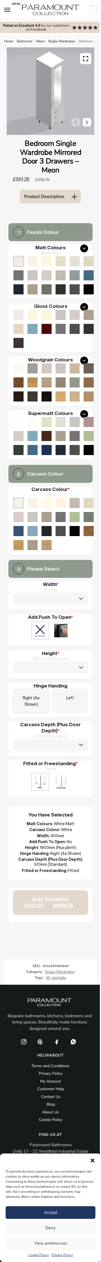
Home (8, 41)
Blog (51, 1104)
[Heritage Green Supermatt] (18, 450)
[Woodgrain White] (18, 368)
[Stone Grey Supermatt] (60, 436)
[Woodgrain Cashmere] (46, 368)
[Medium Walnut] (18, 382)
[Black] (74, 531)
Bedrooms (24, 41)
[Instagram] (23, 1041)
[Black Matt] (88, 289)
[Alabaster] (46, 503)
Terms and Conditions (50, 1066)
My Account (50, 1081)
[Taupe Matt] (60, 261)
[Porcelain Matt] (32, 261)
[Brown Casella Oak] (88, 382)
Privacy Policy (62, 1255)
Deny (50, 1228)
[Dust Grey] (60, 517)
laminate (59, 977)
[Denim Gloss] (32, 328)
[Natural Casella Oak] (88, 396)
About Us (50, 1112)
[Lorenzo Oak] (32, 545)
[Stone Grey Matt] (32, 289)
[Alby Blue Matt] (88, 275)
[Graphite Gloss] (74, 328)
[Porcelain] (32, 503)
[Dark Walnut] (18, 396)
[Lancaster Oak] (18, 545)
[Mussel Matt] (88, 261)
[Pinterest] (40, 1041)
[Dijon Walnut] (88, 531)
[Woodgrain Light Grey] (60, 368)
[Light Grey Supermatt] (74, 422)
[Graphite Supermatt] (74, 450)
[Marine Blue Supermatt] (46, 450)
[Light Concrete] (46, 289)
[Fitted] (40, 782)
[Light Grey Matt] (32, 275)
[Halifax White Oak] (74, 368)
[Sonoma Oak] (46, 382)
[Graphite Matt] (74, 289)
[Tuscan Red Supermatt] (46, 436)
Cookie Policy (38, 1255)
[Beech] (60, 396)
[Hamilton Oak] (46, 545)
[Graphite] (60, 531)
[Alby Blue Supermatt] (32, 450)
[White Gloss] (18, 314)
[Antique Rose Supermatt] (88, 422)
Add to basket (48, 902)
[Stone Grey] (46, 517)
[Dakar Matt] (60, 275)
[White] (18, 503)
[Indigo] (46, 531)
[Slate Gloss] (18, 343)
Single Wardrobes (61, 41)
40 (48, 977)
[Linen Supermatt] (60, 422)
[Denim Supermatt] (32, 436)
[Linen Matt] (74, 261)
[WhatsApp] (73, 1041)
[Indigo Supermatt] (60, 450)
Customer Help (50, 1089)
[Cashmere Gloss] (74, 314)
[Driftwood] (60, 382)
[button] (92, 1160)
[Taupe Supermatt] (46, 422)
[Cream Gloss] (46, 314)
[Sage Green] (74, 517)
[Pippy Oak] (32, 382)
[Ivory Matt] (46, 261)
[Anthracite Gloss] (88, 328)
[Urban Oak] (88, 368)
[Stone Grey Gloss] (88, 314)
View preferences (50, 1243)
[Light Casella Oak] (74, 396)
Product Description (44, 196)
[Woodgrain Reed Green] (74, 382)
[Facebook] (56, 1041)
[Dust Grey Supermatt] (74, 436)
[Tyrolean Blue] (18, 531)
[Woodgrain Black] (46, 396)
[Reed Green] (88, 517)
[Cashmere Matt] (46, 275)
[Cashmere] (18, 517)
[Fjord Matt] (74, 275)
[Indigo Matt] (18, 289)
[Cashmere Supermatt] (18, 436)
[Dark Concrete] (60, 289)
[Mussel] (88, 503)
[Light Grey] (32, 517)
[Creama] (60, 503)
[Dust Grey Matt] (18, 275)
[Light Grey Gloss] (60, 314)
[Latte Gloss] (18, 328)
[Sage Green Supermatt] (88, 436)
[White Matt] (18, 261)
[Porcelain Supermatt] (32, 422)
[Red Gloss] (46, 328)
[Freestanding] (60, 782)
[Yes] (60, 631)
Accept (50, 1212)
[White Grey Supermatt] (18, 422)
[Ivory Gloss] (32, 314)
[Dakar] (74, 503)
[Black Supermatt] (88, 450)
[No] (40, 631)
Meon (40, 41)
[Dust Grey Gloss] (60, 328)
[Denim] (32, 531)
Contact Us (50, 1096)
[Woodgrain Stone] (32, 368)
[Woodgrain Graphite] (32, 396)
